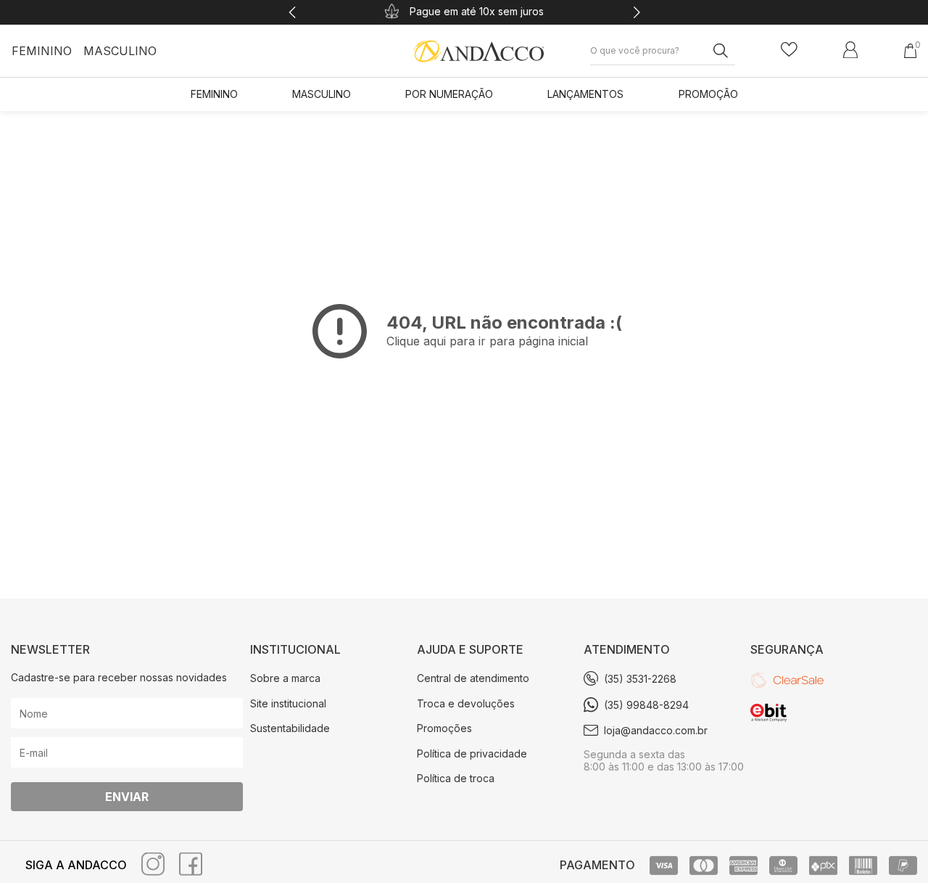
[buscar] (715, 50)
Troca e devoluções (466, 703)
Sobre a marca (285, 678)
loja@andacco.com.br (656, 730)
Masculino (120, 51)
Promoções (444, 728)
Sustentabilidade (290, 728)
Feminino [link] (214, 94)
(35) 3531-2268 (640, 679)
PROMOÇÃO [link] (708, 94)
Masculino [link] (321, 94)
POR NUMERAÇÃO (449, 94)
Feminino (42, 51)
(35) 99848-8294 (646, 705)
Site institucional (288, 703)
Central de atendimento (473, 678)
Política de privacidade (472, 753)
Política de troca (455, 778)
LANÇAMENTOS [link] (585, 94)
